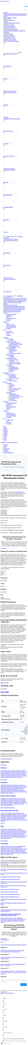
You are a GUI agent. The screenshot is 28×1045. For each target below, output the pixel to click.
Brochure (5, 450)
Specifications (6, 448)
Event (7, 333)
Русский (5, 434)
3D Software (6, 169)
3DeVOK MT (12, 376)
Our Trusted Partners (11, 318)
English (5, 427)
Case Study (8, 331)
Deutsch (5, 430)
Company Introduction (11, 314)
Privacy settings (5, 1043)
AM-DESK (12, 361)
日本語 (5, 435)
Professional (6, 237)
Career (7, 320)
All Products (20, 236)
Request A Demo (4, 682)
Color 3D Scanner (7, 239)
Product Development (14, 395)
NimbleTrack (12, 349)
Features (5, 446)
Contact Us (8, 319)
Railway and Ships (13, 389)
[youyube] (13, 944)
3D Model (8, 328)
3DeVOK (7, 965)
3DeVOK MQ (12, 375)
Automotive (12, 385)
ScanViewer (12, 370)
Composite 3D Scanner (14, 342)
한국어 (5, 437)
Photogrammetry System (14, 346)
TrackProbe (11, 357)
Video (4, 447)
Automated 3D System (19, 15)
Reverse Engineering (14, 397)
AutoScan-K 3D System (14, 363)
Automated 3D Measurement (15, 396)
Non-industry (12, 391)
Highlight (5, 444)
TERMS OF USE (5, 993)
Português (5, 431)
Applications (9, 383)
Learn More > (14, 17)
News (4, 330)
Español (5, 433)
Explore (5, 382)
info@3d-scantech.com (6, 971)
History (8, 316)
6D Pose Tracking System (15, 353)
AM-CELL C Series (13, 359)
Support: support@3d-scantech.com (18, 972)
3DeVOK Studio (13, 380)
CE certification (18, 492)
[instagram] (23, 944)
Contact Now (4, 548)
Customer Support (10, 324)
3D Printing (12, 399)
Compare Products (9, 236)
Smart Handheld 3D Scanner (15, 344)
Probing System (10, 15)
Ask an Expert (4, 758)
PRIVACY (11, 993)
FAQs (7, 323)
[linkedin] (18, 944)
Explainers (8, 335)
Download (9, 758)
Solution (5, 303)
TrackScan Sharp (13, 350)
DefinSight (11, 366)
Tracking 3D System (8, 41)
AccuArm (11, 340)
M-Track (11, 352)
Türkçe (5, 438)
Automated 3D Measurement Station (9, 442)
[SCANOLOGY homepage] (5, 1)
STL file (6, 864)
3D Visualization (13, 400)
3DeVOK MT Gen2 (14, 378)
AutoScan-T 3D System (14, 362)
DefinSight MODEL (14, 369)
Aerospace (11, 384)
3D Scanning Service (11, 327)
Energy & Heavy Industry (15, 388)
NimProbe (11, 355)
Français (5, 429)
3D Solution (9, 392)
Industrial (5, 12)
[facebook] (3, 944)
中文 (4, 426)
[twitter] (8, 944)
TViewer (11, 371)
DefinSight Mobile (13, 367)
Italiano (5, 440)
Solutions (9, 964)
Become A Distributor (8, 452)
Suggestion (3, 973)
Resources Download (11, 326)
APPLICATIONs (7, 297)
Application (6, 451)
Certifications (9, 315)
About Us (5, 313)
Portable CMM (6, 13)
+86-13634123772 (19, 971)
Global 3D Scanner (13, 345)
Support (5, 322)
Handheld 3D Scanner (16, 13)
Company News (10, 332)
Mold (10, 387)
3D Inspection (12, 393)
